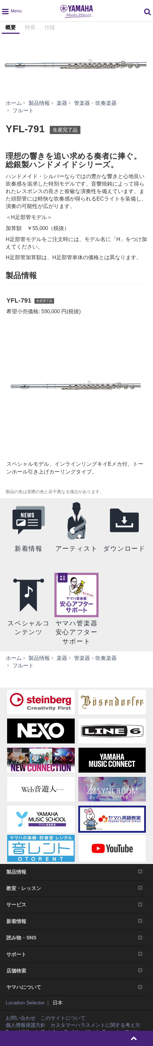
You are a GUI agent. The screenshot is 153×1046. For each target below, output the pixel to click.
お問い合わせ (21, 1018)
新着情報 (16, 921)
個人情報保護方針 (26, 1025)
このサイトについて (63, 1018)
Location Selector (25, 1002)
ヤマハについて (23, 987)
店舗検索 (16, 970)
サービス (16, 904)
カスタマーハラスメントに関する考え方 (95, 1025)
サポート (16, 954)
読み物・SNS (21, 937)
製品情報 (16, 872)
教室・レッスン (23, 888)
